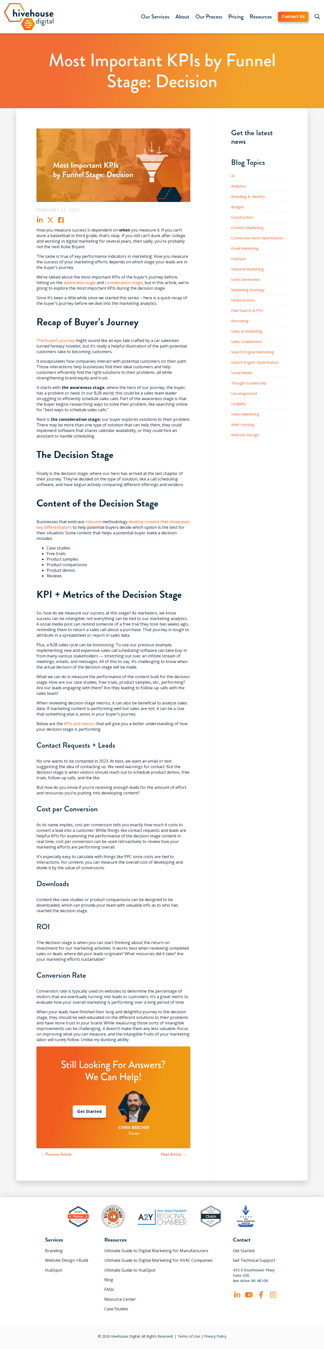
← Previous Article (56, 1154)
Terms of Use (188, 1336)
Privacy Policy (215, 1336)
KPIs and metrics (79, 723)
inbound (93, 521)
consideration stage (124, 282)
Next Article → (173, 1154)
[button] (155, 16)
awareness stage (80, 282)
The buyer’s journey (55, 340)
